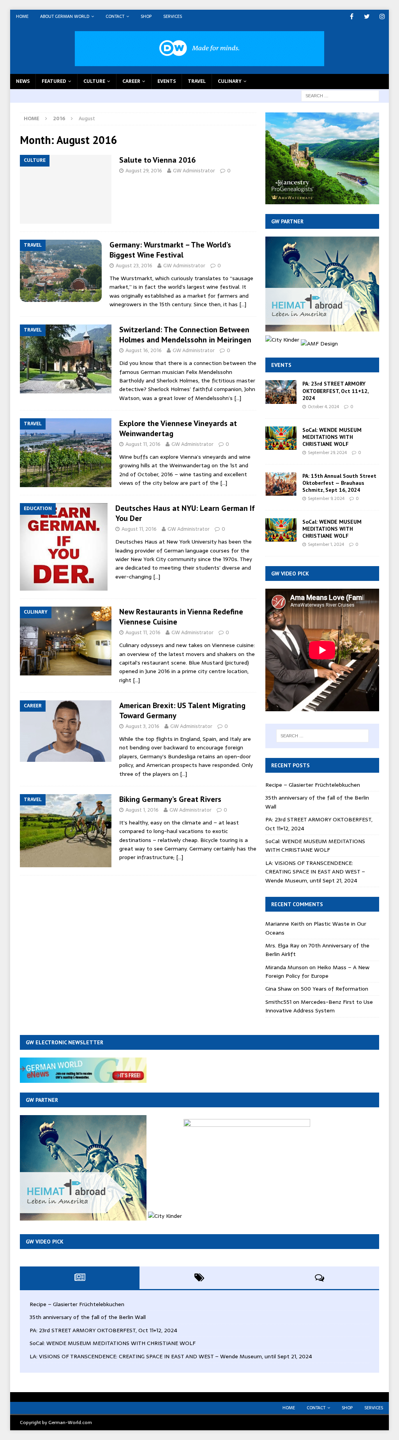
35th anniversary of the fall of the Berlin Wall (88, 1317)
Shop (146, 16)
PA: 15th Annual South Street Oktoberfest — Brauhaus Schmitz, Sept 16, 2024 (339, 482)
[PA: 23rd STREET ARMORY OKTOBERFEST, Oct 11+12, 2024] (281, 391)
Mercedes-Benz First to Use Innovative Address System (319, 1006)
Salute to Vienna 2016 (157, 160)
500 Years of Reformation (334, 988)
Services (172, 16)
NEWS (23, 81)
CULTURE (94, 81)
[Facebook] (351, 16)
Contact (115, 16)
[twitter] (367, 16)
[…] (242, 304)
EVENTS (166, 81)
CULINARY (230, 81)
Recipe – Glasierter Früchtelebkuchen (312, 785)
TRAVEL (197, 81)
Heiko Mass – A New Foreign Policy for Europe (317, 971)
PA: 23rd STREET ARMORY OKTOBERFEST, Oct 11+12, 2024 (335, 390)
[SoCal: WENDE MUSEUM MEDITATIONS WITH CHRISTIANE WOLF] (281, 438)
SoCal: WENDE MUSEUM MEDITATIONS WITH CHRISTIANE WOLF (332, 436)
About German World (64, 16)
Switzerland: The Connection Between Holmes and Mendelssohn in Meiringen (185, 334)
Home (22, 16)
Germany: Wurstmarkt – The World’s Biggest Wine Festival (170, 250)
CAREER (131, 81)
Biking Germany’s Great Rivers (170, 799)
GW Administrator (194, 171)
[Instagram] (382, 16)
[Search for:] (340, 95)
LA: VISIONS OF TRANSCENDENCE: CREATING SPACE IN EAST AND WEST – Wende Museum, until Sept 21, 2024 (315, 872)
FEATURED (54, 81)
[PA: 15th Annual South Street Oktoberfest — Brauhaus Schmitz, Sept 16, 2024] (281, 484)
